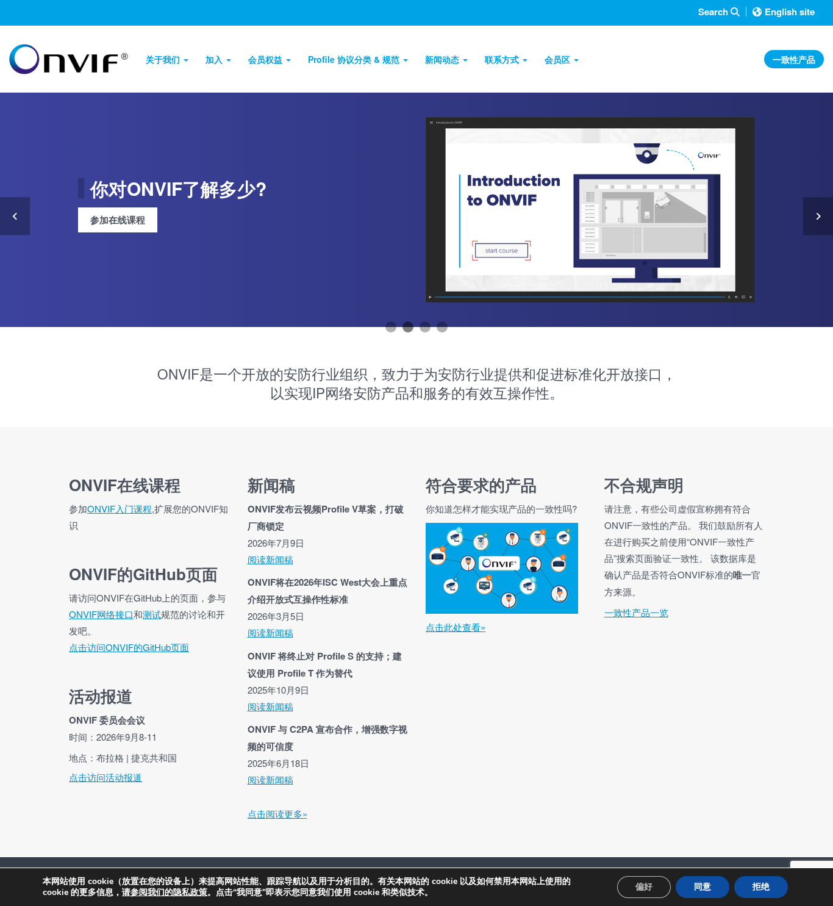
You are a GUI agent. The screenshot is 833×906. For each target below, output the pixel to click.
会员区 (559, 59)
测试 (152, 614)
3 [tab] (425, 327)
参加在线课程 (117, 219)
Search (714, 11)
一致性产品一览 (636, 612)
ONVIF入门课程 (119, 508)
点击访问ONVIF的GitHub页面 (129, 647)
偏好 (643, 887)
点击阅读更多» (277, 813)
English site (790, 11)
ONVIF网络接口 (101, 614)
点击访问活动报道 (105, 777)
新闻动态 (443, 59)
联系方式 (503, 59)
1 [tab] (390, 327)
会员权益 (266, 59)
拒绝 (761, 887)
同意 (702, 887)
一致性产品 (794, 59)
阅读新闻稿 (270, 559)
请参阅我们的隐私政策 (164, 892)
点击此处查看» (455, 626)
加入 (215, 59)
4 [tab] (442, 327)
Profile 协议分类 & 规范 (355, 59)
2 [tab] (407, 327)
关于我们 (164, 59)
